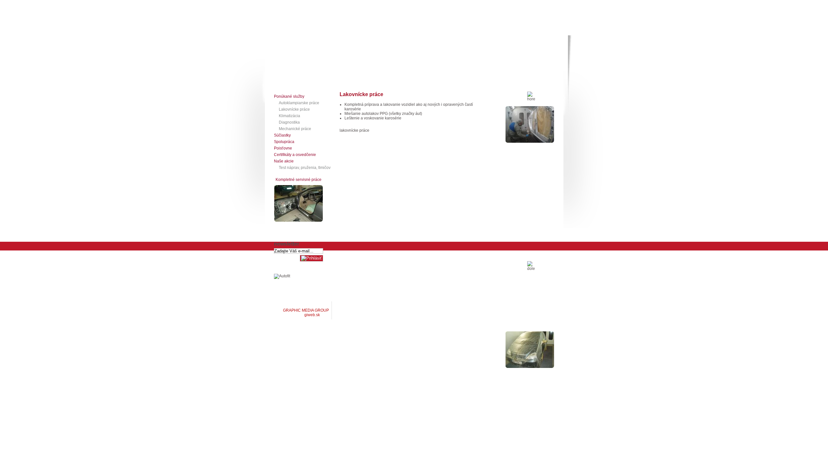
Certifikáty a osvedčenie (295, 154)
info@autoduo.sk (487, 289)
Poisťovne (283, 148)
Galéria (315, 80)
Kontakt (338, 80)
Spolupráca (284, 141)
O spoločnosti (287, 80)
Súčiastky (282, 135)
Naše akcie (284, 161)
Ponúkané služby (289, 96)
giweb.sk (311, 315)
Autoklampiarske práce (299, 103)
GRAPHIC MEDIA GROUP (306, 310)
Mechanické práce (295, 129)
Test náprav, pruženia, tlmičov (305, 167)
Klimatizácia (289, 116)
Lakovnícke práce (294, 109)
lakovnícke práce (354, 130)
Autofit (360, 80)
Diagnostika (289, 122)
